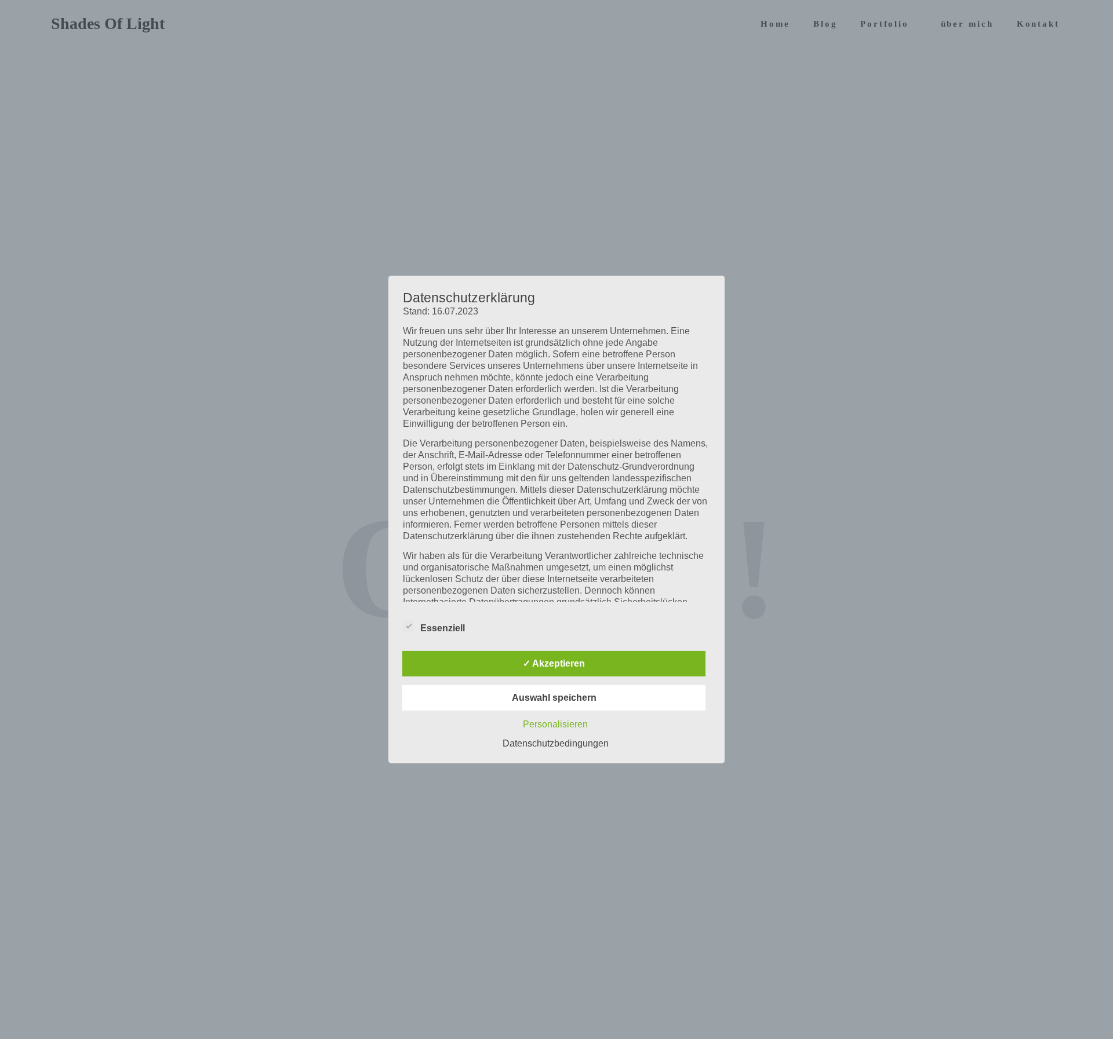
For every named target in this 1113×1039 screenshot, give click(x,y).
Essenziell (442, 628)
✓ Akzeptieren (554, 663)
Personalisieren (555, 724)
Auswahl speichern (554, 698)
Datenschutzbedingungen (556, 743)
